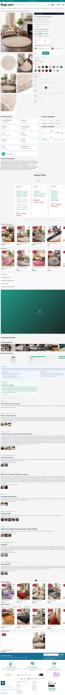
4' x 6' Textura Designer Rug (6, 625)
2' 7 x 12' (56, 93)
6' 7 (49, 87)
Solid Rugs (15, 11)
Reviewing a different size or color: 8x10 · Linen (8, 532)
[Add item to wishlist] (14, 227)
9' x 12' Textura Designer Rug (37, 625)
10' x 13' (56, 82)
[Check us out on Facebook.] (49, 683)
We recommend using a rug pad (46, 45)
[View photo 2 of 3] (6, 424)
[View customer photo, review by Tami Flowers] (11, 347)
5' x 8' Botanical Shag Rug (37, 600)
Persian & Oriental (7, 8)
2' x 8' (46, 93)
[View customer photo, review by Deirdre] (41, 347)
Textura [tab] (3, 606)
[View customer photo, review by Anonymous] (4, 347)
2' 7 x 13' (61, 93)
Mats (40, 8)
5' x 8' (56, 79)
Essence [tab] (8, 606)
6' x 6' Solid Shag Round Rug (22, 243)
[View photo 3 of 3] (9, 424)
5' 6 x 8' (41, 98)
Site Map (18, 686)
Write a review (45, 19)
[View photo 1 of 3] (2, 424)
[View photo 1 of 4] (2, 448)
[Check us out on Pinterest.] (55, 683)
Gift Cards (18, 682)
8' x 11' (46, 82)
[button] (30, 14)
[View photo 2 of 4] (6, 448)
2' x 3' (36, 79)
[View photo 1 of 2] (2, 465)
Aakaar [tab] (20, 606)
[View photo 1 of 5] (2, 519)
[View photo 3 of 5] (9, 519)
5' (42, 87)
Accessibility (34, 689)
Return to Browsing (4, 11)
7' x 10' (36, 82)
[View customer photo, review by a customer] (19, 347)
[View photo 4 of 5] (13, 519)
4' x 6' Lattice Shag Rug (52, 600)
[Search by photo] (16, 4)
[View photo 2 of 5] (6, 519)
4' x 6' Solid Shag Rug (5, 600)
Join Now (61, 654)
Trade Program (19, 690)
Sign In (55, 4)
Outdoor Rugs (26, 8)
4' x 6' (46, 79)
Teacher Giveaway (20, 693)
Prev (33, 580)
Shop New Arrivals (32, 1)
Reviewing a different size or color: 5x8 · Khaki (8, 462)
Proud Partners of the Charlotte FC (22, 681)
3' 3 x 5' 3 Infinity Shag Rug (22, 600)
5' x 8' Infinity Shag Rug (5, 243)
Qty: (36, 53)
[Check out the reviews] (52, 689)
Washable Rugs (15, 8)
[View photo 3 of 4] (9, 448)
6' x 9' (60, 79)
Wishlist (60, 4)
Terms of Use (3, 686)
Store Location (19, 685)
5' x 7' (51, 79)
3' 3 (35, 87)
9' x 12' (51, 82)
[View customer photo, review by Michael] (33, 347)
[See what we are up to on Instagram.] (50, 683)
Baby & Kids (32, 8)
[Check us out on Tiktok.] (53, 683)
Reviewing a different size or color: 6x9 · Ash (8, 407)
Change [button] (41, 61)
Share (44, 57)
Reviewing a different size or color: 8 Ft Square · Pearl (9, 445)
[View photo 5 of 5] (17, 519)
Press (33, 690)
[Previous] (2, 236)
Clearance (62, 8)
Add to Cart (45, 53)
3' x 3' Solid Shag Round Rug (6, 267)
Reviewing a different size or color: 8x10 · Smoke (8, 552)
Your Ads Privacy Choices (6, 689)
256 (43, 580)
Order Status (61, 1)
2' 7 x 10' (51, 93)
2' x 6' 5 (41, 93)
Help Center (34, 685)
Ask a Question (37, 57)
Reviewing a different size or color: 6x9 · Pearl (9, 392)
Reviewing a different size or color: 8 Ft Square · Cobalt (10, 517)
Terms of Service (52, 658)
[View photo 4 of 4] (13, 448)
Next (46, 580)
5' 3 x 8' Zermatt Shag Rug (37, 243)
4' (39, 87)
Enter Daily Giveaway (20, 691)
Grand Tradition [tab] (27, 606)
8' (35, 103)
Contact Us (34, 681)
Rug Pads (37, 8)
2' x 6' (36, 93)
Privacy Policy (45, 658)
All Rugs (2, 8)
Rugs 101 (33, 686)
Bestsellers (18, 689)
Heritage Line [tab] (14, 606)
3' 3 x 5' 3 (41, 79)
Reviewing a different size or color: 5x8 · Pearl (8, 501)
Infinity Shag (20, 11)
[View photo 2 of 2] (6, 465)
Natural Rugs (20, 8)
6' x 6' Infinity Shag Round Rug (7, 650)
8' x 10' (41, 82)
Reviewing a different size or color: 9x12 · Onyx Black (9, 484)
